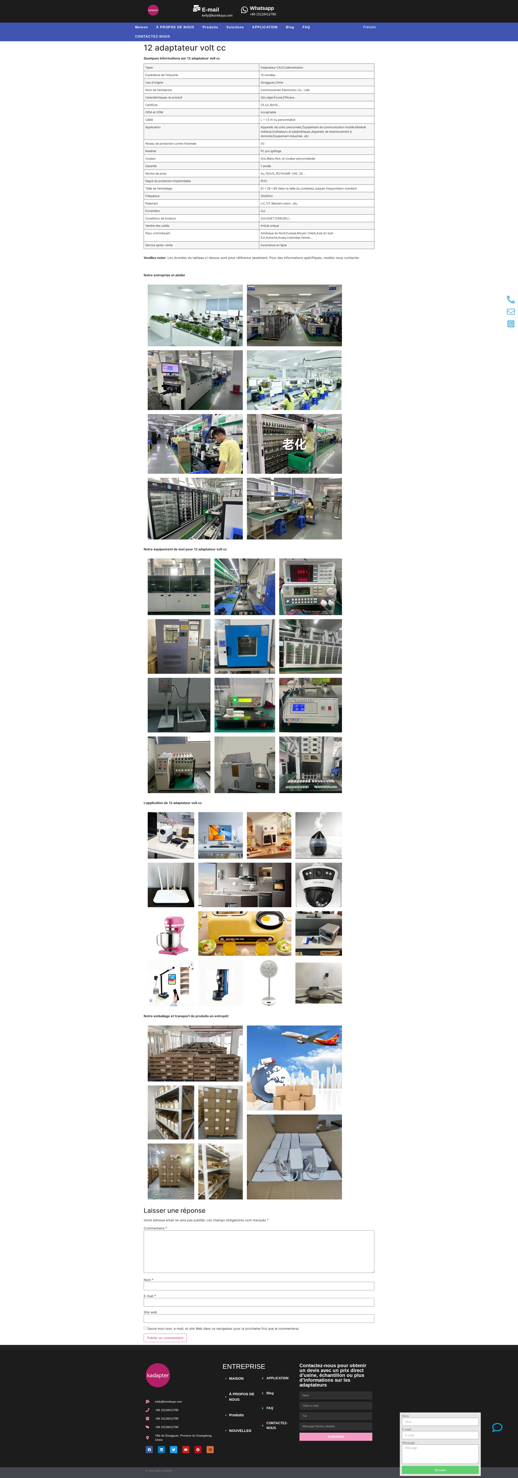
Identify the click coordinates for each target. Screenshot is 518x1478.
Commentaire (155, 1228)
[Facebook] (149, 1449)
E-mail (150, 1296)
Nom (149, 1279)
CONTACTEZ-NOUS (152, 36)
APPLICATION (265, 27)
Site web (150, 1312)
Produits (210, 27)
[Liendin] (161, 1449)
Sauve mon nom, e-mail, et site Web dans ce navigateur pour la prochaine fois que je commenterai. (223, 1328)
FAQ (306, 27)
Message (408, 1442)
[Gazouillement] (173, 1449)
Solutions (235, 27)
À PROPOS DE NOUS (175, 27)
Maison (141, 27)
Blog (290, 27)
